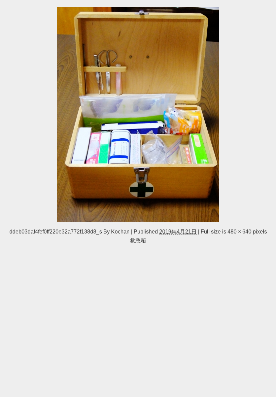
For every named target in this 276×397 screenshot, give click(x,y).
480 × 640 (239, 231)
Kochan (120, 231)
